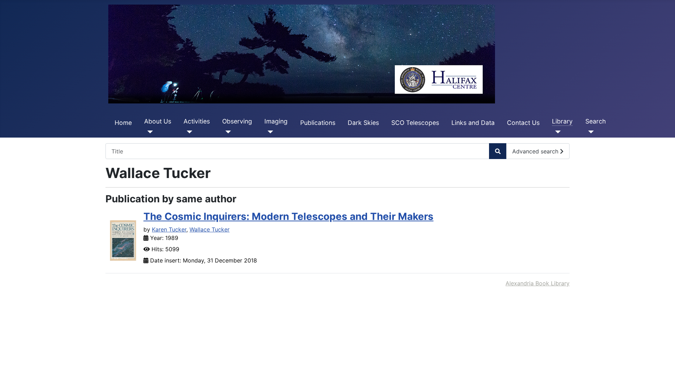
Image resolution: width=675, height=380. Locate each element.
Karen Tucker (169, 229)
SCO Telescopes (415, 122)
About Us (157, 121)
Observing (237, 121)
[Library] (556, 132)
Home (123, 122)
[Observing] (226, 132)
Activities (197, 121)
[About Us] (148, 132)
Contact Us (523, 122)
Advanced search (536, 151)
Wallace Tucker (209, 229)
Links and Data (473, 122)
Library (562, 121)
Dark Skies (363, 122)
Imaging (276, 121)
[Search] (589, 132)
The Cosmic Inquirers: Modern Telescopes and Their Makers (288, 216)
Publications (317, 122)
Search (595, 121)
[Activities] (188, 132)
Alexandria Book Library (538, 283)
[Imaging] (268, 132)
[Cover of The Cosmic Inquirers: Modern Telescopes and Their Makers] (123, 239)
